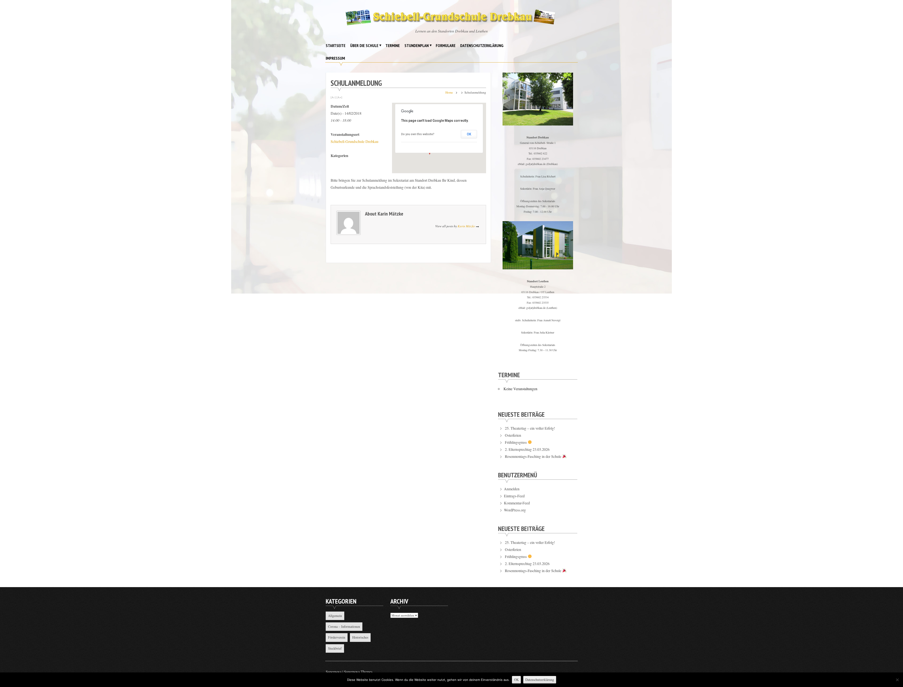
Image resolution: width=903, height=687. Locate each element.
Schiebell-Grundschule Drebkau (354, 141)
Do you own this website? (417, 134)
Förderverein (336, 637)
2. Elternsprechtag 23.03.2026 (527, 449)
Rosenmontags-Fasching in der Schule (533, 456)
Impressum (335, 58)
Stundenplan (416, 45)
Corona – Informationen (344, 626)
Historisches (360, 637)
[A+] (339, 97)
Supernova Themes (358, 671)
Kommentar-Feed (517, 502)
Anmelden (511, 488)
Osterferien (513, 435)
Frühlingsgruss (516, 442)
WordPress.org (515, 509)
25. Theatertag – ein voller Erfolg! (530, 428)
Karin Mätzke (390, 213)
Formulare (445, 45)
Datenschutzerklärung (481, 45)
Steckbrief (335, 648)
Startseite (335, 45)
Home (449, 92)
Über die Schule (364, 45)
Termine (392, 45)
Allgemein (335, 615)
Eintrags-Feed (514, 495)
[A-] (333, 97)
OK (469, 134)
